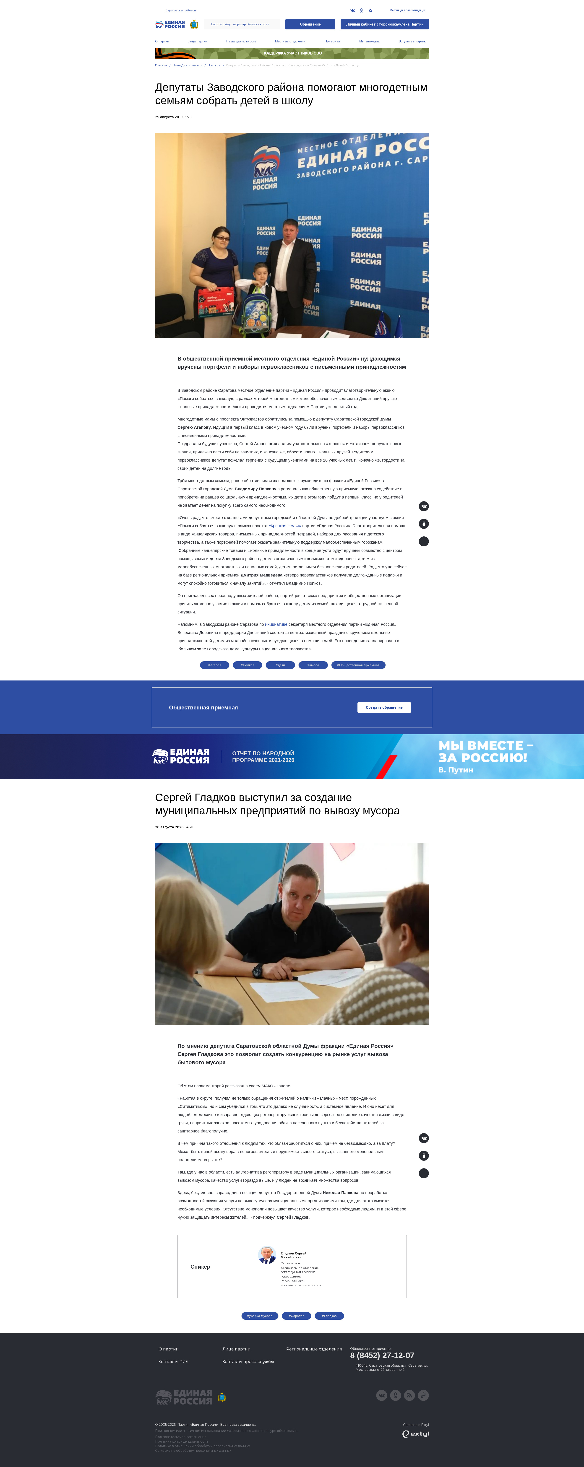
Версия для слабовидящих (407, 10)
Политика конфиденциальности (181, 1442)
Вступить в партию (413, 41)
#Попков (247, 665)
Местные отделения (290, 41)
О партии (162, 41)
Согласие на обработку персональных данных (193, 1451)
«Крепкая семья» (285, 526)
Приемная (332, 41)
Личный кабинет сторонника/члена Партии (384, 24)
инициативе (276, 624)
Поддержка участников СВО (292, 53)
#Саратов (296, 1316)
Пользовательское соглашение (180, 1437)
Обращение (310, 24)
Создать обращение (384, 707)
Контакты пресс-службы (248, 1361)
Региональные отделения (314, 1349)
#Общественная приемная (358, 665)
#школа (313, 665)
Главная (161, 65)
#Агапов (214, 665)
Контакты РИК (173, 1361)
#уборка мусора (260, 1316)
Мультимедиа (369, 41)
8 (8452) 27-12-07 (382, 1355)
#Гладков (329, 1316)
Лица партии (197, 41)
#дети (280, 665)
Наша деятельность (241, 41)
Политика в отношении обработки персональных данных (202, 1446)
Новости (214, 65)
